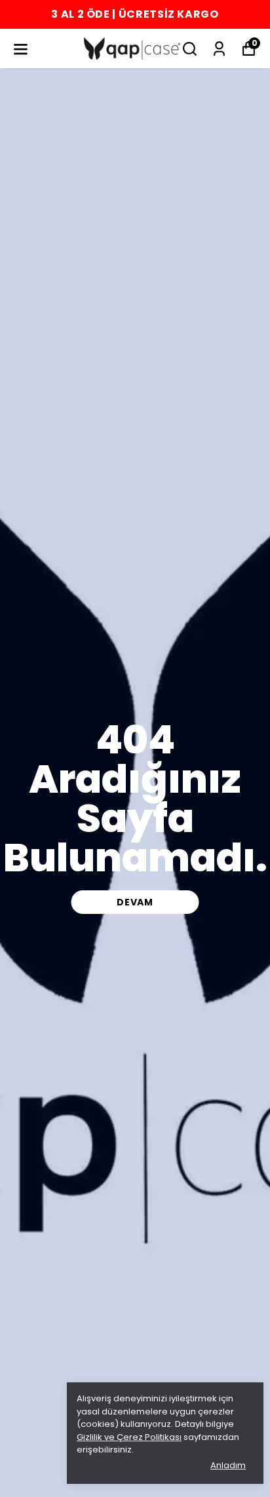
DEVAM (135, 902)
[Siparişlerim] (219, 49)
